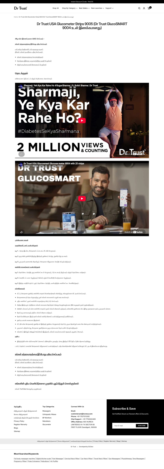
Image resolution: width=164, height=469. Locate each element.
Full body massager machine (24, 459)
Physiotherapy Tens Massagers (132, 459)
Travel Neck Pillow (100, 459)
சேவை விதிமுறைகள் (21, 414)
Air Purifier (54, 461)
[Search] (139, 8)
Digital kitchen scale (43, 459)
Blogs (16, 428)
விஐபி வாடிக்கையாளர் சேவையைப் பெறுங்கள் (31, 65)
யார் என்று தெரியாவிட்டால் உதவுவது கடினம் (29, 49)
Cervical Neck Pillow (72, 459)
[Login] (144, 8)
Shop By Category (69, 8)
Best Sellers (83, 8)
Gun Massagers (114, 459)
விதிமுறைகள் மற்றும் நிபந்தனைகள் (25, 411)
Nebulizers (46, 421)
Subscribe (141, 425)
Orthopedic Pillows (49, 414)
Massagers (47, 411)
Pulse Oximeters (34, 461)
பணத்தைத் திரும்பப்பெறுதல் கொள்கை (26, 418)
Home (16, 17)
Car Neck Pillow (86, 459)
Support (108, 8)
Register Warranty (20, 424)
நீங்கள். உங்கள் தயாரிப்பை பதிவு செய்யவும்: (29, 52)
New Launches (96, 8)
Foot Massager (57, 459)
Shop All (56, 8)
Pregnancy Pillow (20, 461)
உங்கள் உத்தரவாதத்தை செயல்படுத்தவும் (30, 57)
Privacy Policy (19, 421)
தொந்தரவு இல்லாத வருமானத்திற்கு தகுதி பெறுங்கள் (34, 61)
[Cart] (149, 8)
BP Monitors (47, 418)
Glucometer (47, 424)
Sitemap (17, 431)
